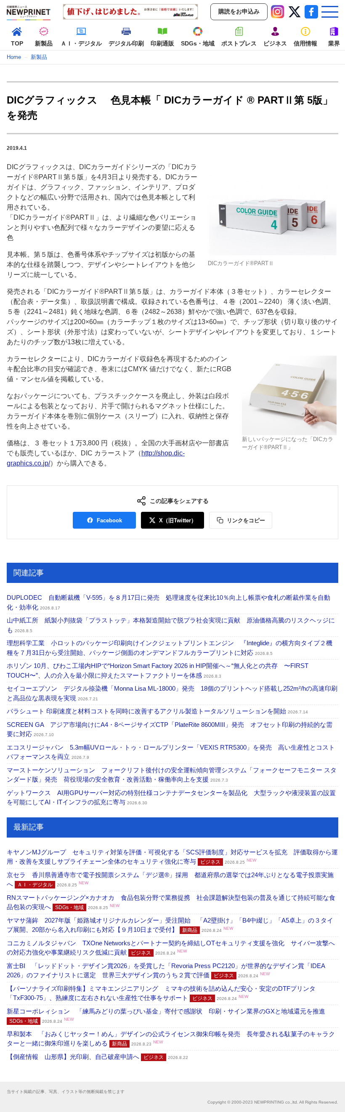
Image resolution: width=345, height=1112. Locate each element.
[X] (294, 12)
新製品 (39, 57)
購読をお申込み (239, 11)
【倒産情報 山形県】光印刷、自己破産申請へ (97, 1056)
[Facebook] (311, 12)
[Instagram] (277, 12)
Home (14, 57)
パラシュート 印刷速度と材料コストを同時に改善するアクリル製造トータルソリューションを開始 (157, 711)
